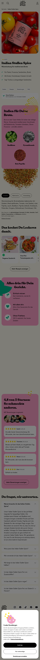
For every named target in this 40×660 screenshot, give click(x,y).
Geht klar (20, 645)
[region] (20, 634)
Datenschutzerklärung (17, 639)
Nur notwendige (20, 651)
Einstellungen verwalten (20, 656)
